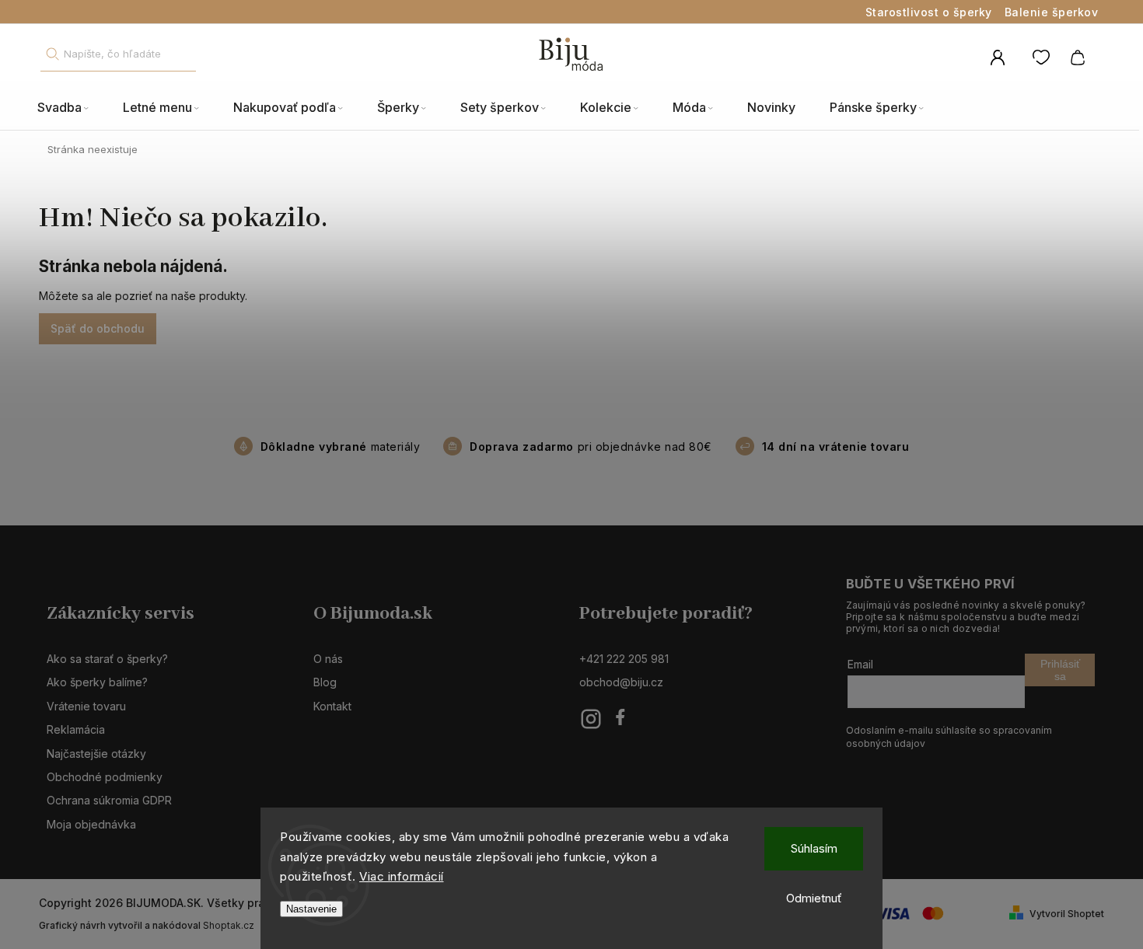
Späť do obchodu (98, 328)
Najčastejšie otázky (96, 753)
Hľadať (52, 54)
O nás (328, 658)
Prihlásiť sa (1060, 670)
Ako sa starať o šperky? (107, 658)
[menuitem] (71, 108)
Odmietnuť (814, 898)
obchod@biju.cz (621, 682)
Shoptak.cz (228, 925)
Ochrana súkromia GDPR (109, 800)
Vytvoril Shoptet (1066, 913)
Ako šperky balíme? (97, 682)
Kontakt (332, 706)
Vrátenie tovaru (86, 706)
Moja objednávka (91, 824)
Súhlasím (814, 848)
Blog (325, 682)
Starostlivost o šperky (928, 12)
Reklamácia (76, 729)
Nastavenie (311, 909)
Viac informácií (401, 876)
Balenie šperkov (1052, 12)
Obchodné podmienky (105, 776)
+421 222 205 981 (624, 658)
